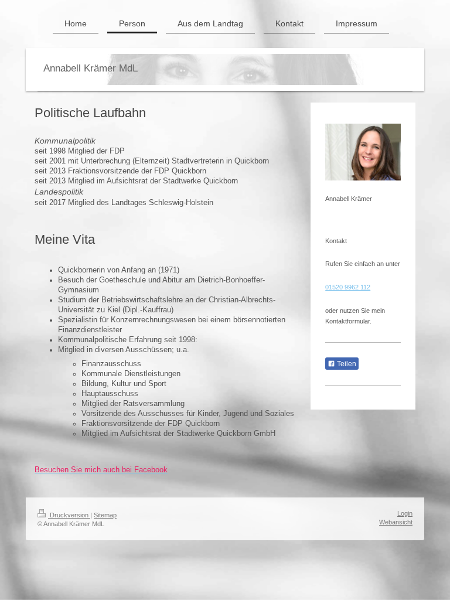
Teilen (345, 364)
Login (404, 513)
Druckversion (69, 515)
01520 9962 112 (347, 287)
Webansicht (395, 522)
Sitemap (105, 515)
